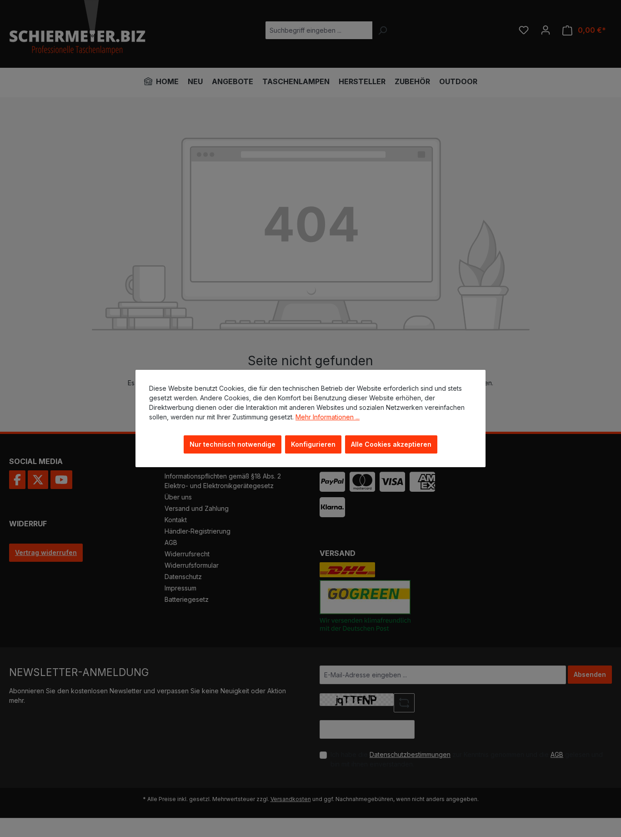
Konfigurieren (313, 444)
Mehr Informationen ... (327, 417)
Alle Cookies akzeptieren (391, 444)
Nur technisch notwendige (232, 444)
